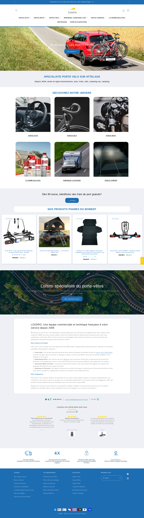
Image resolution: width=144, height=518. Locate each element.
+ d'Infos (72, 200)
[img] (72, 409)
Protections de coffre (50, 477)
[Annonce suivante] (129, 2)
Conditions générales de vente (24, 490)
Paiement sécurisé (20, 483)
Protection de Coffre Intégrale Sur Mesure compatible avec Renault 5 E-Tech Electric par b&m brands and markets (89, 252)
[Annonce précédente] (14, 2)
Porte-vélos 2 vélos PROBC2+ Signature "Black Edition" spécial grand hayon (125, 251)
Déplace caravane (49, 486)
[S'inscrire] (120, 478)
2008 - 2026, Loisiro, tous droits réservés (72, 513)
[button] (16, 10)
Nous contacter (19, 480)
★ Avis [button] (142, 261)
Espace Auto (77, 477)
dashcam (66, 359)
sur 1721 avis (70, 412)
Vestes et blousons (49, 483)
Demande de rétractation (22, 496)
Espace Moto (77, 480)
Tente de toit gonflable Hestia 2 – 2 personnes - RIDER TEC (54, 251)
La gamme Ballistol (79, 486)
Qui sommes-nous (72, 299)
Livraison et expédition (21, 486)
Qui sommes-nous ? (20, 477)
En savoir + (72, 51)
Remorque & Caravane (80, 490)
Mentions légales (19, 493)
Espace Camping (78, 493)
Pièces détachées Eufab (51, 490)
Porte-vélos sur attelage (51, 480)
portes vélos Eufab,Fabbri (104, 352)
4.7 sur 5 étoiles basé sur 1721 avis (76, 399)
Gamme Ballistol (48, 493)
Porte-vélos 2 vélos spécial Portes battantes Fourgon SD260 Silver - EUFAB (19, 251)
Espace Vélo (76, 483)
